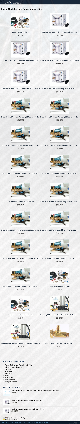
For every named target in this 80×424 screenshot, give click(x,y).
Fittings (8, 369)
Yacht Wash (9, 377)
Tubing (7, 375)
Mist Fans (8, 373)
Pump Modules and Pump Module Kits (18, 365)
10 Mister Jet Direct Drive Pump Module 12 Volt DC (27, 409)
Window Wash (10, 380)
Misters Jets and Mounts (13, 367)
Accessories (9, 371)
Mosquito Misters (11, 382)
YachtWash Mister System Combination (24, 418)
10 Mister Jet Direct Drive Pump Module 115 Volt (26, 400)
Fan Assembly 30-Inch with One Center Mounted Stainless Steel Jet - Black (35, 390)
